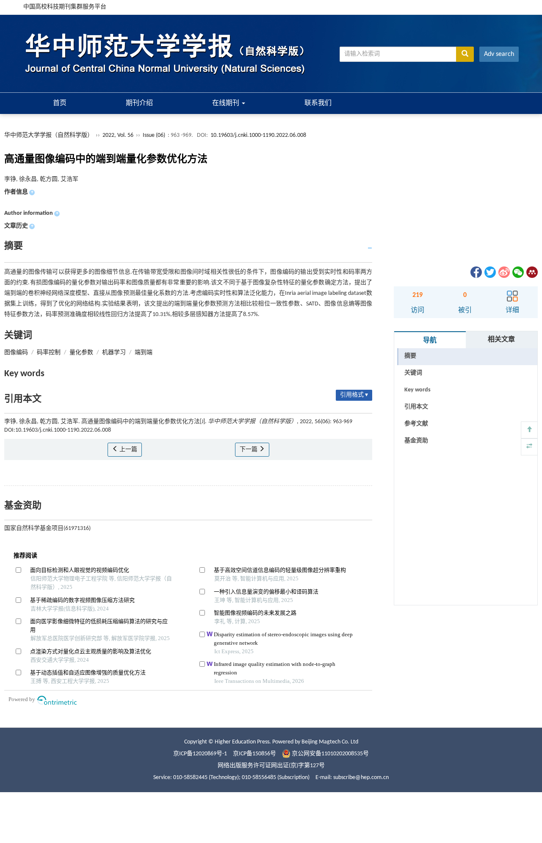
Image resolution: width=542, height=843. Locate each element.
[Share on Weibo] (503, 272)
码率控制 (49, 352)
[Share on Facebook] (475, 272)
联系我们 (318, 103)
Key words (417, 390)
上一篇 (127, 449)
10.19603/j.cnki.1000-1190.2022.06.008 (258, 135)
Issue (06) (154, 135)
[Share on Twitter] (489, 272)
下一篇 (249, 449)
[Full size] (529, 446)
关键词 (413, 373)
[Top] (529, 430)
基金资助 (416, 441)
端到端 (143, 352)
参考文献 (416, 424)
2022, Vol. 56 (118, 135)
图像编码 (16, 352)
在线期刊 (226, 103)
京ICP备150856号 (254, 754)
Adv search (499, 54)
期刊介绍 (139, 103)
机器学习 (114, 352)
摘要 (410, 356)
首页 (59, 103)
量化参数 (81, 352)
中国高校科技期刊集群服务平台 (64, 7)
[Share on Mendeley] (531, 272)
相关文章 (501, 339)
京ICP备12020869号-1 (200, 754)
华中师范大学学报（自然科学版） (48, 135)
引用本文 (416, 407)
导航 (430, 340)
